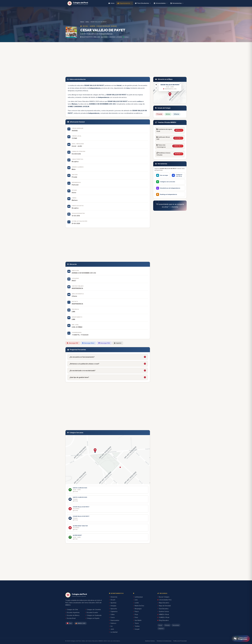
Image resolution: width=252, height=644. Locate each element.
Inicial (160, 625)
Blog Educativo (164, 620)
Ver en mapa (164, 175)
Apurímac (113, 603)
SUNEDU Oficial (164, 617)
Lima (87, 22)
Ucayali (137, 629)
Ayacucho (114, 608)
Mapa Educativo (164, 603)
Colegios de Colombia (94, 609)
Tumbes (137, 626)
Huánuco (113, 623)
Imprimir (118, 343)
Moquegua (138, 608)
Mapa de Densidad (165, 605)
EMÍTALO (178, 130)
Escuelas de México (73, 615)
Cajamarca (114, 611)
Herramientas (177, 3)
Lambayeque (139, 597)
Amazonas (114, 597)
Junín (112, 629)
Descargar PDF (73, 343)
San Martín (138, 620)
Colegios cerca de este (167, 181)
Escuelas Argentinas (73, 612)
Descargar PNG (105, 343)
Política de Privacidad (180, 641)
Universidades (161, 3)
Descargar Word (89, 343)
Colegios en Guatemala (94, 615)
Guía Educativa (163, 608)
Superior (161, 628)
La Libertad (114, 632)
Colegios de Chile (72, 609)
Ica (111, 626)
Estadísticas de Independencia (170, 188)
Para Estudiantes (143, 3)
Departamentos (125, 3)
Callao (113, 614)
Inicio (112, 3)
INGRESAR (178, 153)
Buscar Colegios (164, 597)
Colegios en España (93, 618)
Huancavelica (115, 620)
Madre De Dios (139, 605)
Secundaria (176, 625)
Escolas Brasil (71, 618)
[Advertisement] (126, 59)
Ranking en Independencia (168, 194)
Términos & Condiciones (164, 641)
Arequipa (113, 605)
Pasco (137, 611)
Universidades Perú (165, 600)
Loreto (137, 603)
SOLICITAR (177, 138)
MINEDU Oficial (164, 614)
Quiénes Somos (164, 611)
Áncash (113, 600)
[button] (95, 450)
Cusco (113, 617)
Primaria (167, 625)
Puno (136, 617)
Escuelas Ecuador (92, 612)
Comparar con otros (179, 175)
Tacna (137, 623)
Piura (136, 614)
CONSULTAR (177, 146)
